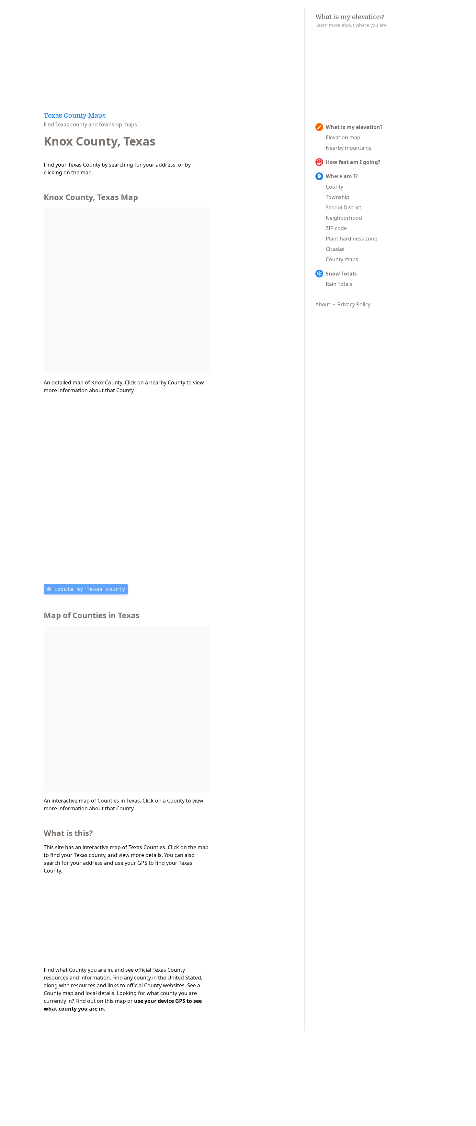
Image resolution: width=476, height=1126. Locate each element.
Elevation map (343, 137)
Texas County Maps (75, 116)
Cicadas (335, 248)
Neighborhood (344, 217)
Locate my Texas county (89, 589)
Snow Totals (341, 273)
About (322, 304)
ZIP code (336, 228)
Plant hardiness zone (351, 238)
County (334, 186)
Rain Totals (339, 283)
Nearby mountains (348, 147)
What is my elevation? (354, 127)
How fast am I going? (353, 162)
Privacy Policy (353, 304)
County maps (342, 259)
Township (337, 197)
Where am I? (342, 176)
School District (343, 207)
